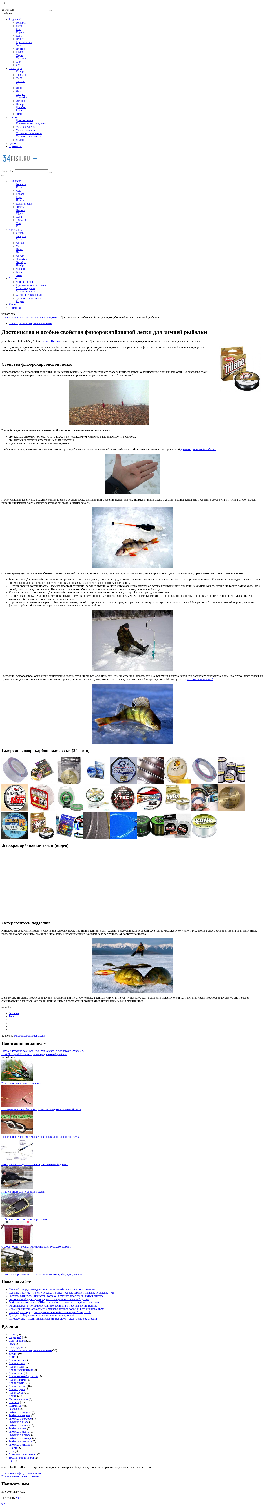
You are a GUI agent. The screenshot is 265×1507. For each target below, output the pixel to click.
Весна (19, 110)
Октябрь (21, 100)
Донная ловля (24, 120)
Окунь (20, 45)
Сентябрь (21, 97)
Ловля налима (17, 1379)
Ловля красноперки (21, 1369)
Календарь (15, 68)
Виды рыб (15, 19)
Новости (14, 1402)
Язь (18, 64)
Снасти (13, 117)
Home (4, 317)
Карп (19, 35)
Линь (19, 25)
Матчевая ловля (25, 130)
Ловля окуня (16, 1382)
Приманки (15, 146)
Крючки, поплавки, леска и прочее (30, 323)
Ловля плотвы (17, 1386)
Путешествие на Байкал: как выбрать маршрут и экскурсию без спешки (53, 1318)
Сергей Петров (50, 341)
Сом (18, 61)
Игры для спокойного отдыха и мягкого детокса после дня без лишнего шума (56, 1308)
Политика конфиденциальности (21, 1473)
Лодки (20, 139)
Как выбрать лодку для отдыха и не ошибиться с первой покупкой (50, 1312)
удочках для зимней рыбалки (198, 449)
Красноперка (24, 42)
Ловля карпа (16, 1366)
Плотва (20, 48)
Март (19, 77)
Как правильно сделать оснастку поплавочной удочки (34, 1164)
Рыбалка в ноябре (19, 1434)
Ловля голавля (17, 1360)
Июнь (19, 87)
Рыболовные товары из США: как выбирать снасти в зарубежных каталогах (56, 1302)
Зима (19, 113)
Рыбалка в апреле (19, 1415)
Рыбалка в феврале (20, 1441)
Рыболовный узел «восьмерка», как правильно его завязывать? (40, 1136)
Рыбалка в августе (20, 1412)
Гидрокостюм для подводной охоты (23, 1191)
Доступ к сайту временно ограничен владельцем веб (41, 1315)
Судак (19, 55)
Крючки (16, 317)
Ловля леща (16, 1373)
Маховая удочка (25, 126)
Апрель (20, 81)
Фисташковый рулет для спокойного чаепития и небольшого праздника (53, 1305)
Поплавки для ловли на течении (21, 1083)
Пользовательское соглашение (20, 1476)
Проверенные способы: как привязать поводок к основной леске (41, 1109)
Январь (20, 71)
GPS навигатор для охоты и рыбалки (24, 1219)
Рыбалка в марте (19, 1431)
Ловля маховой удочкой (23, 1376)
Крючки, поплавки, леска (31, 123)
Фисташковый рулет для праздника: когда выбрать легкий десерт (49, 1299)
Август (20, 94)
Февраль (21, 74)
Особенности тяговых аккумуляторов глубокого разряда (36, 1246)
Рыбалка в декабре (20, 1418)
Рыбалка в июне (19, 1425)
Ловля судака (17, 1389)
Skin (18, 1497)
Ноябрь (20, 104)
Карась (20, 32)
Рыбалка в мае (17, 1428)
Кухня (12, 143)
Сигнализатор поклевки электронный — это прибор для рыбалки (42, 1274)
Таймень (21, 58)
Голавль (21, 22)
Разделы (14, 1408)
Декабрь (21, 107)
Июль (19, 90)
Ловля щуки (16, 1392)
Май (18, 84)
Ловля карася (17, 1363)
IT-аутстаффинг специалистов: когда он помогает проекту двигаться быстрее (56, 1295)
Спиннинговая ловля (29, 133)
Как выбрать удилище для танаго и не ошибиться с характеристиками (52, 1289)
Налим (20, 38)
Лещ (18, 29)
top (3, 1503)
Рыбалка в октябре (20, 1438)
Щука (19, 51)
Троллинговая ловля (28, 136)
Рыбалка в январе (19, 1444)
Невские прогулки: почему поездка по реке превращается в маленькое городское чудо (61, 1292)
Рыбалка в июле (18, 1421)
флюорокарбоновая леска (29, 1035)
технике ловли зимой (200, 679)
